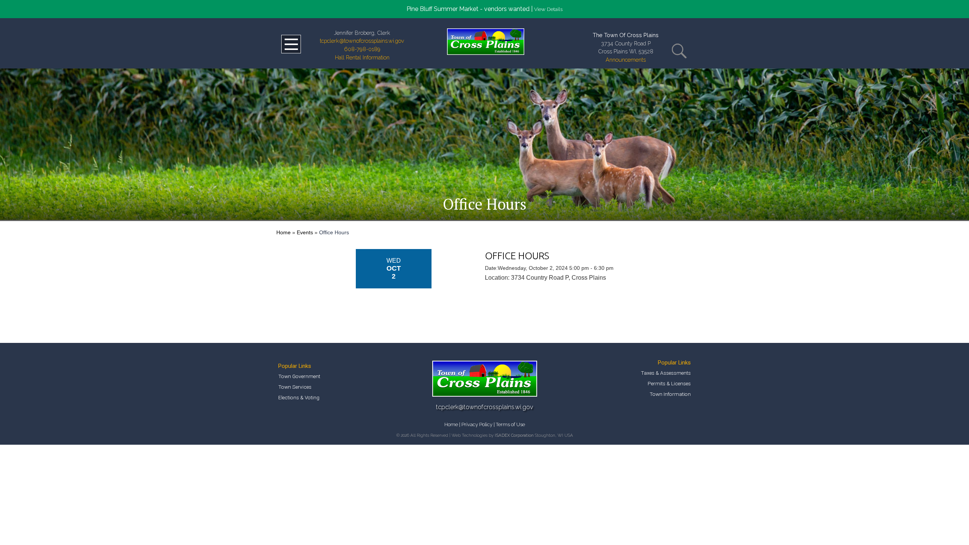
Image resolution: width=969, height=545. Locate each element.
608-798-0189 (362, 49)
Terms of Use (510, 424)
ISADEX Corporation (514, 435)
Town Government (299, 376)
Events (305, 232)
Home (283, 232)
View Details (548, 9)
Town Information (670, 394)
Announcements (626, 59)
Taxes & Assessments (666, 373)
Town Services (295, 387)
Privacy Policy (476, 424)
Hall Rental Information (362, 57)
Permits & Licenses (669, 383)
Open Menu (291, 44)
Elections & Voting (298, 397)
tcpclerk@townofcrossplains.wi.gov (362, 40)
